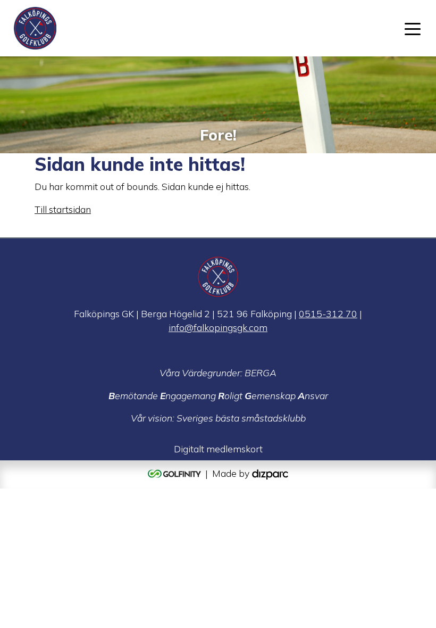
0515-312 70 (328, 313)
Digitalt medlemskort (218, 449)
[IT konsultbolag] (270, 473)
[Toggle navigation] (412, 28)
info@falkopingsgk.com (218, 327)
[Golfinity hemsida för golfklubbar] (175, 473)
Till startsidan (63, 209)
